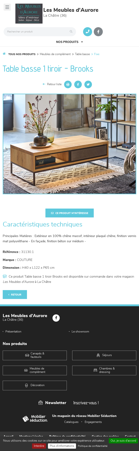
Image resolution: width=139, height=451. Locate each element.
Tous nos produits (21, 54)
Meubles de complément (55, 54)
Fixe (96, 54)
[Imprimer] (68, 84)
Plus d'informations (62, 445)
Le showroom (80, 331)
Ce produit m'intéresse (71, 213)
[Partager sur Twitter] (88, 84)
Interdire (39, 445)
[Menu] (7, 7)
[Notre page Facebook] (98, 31)
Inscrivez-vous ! (86, 402)
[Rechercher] (72, 31)
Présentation (13, 331)
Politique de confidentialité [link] (92, 446)
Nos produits (67, 42)
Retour (16, 295)
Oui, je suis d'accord (123, 440)
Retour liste (54, 84)
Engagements (93, 422)
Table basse (82, 54)
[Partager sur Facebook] (78, 84)
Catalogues (71, 422)
